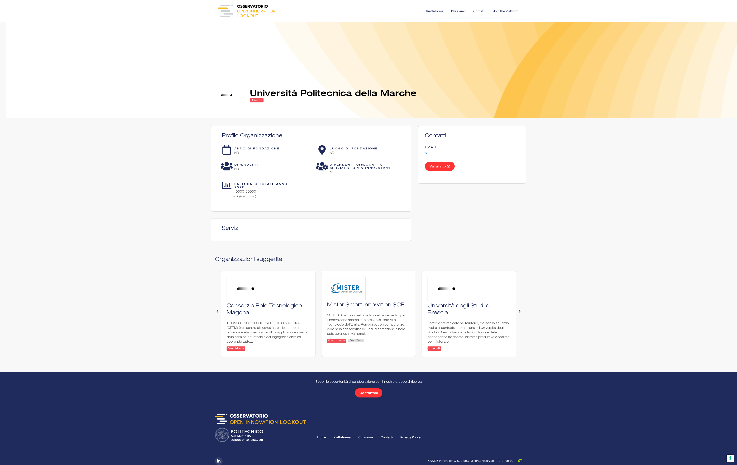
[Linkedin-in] (219, 461)
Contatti (479, 11)
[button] (217, 311)
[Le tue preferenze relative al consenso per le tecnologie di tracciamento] (730, 458)
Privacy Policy (410, 437)
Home (321, 437)
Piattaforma (434, 11)
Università (257, 100)
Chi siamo (458, 11)
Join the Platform (505, 11)
